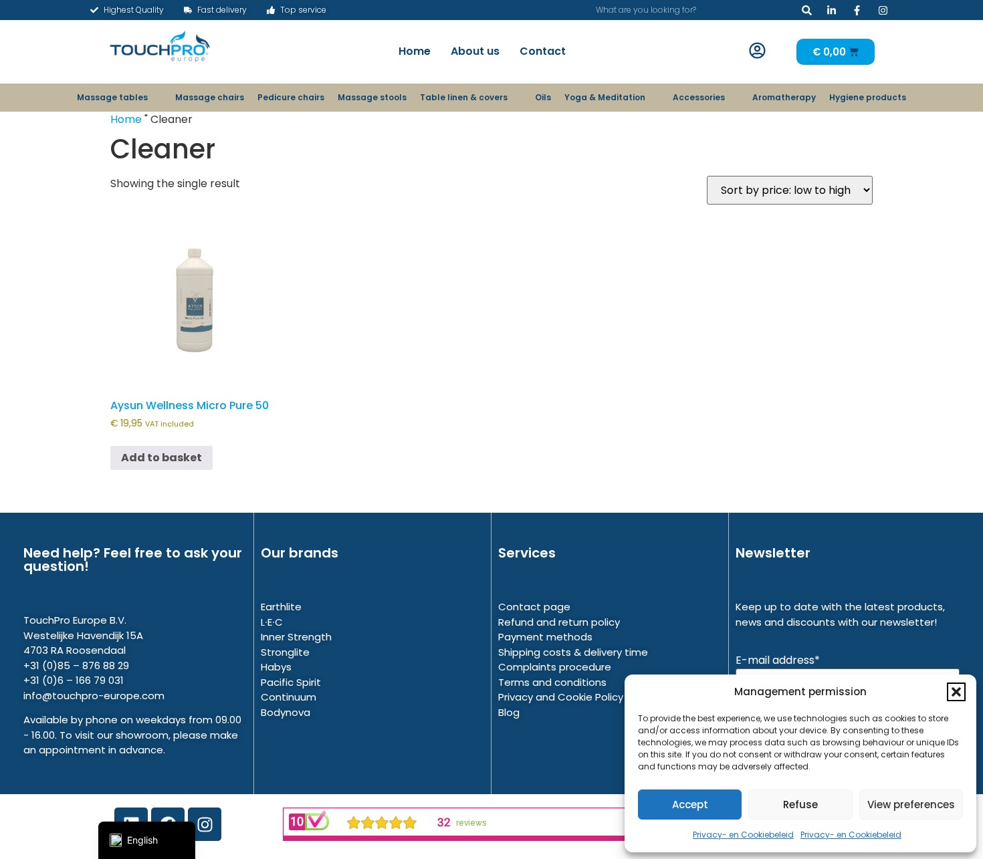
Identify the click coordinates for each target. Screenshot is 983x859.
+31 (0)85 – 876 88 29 (76, 665)
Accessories (699, 97)
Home (415, 51)
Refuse (800, 804)
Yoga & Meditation (604, 97)
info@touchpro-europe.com (94, 696)
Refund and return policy (559, 622)
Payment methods (545, 637)
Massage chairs (209, 97)
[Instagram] (204, 824)
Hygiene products (867, 97)
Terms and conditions (552, 682)
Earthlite (281, 607)
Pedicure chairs (290, 97)
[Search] (807, 10)
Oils (543, 97)
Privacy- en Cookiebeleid (743, 834)
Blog (509, 712)
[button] (956, 692)
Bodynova (285, 712)
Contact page (534, 607)
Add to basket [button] (161, 457)
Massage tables (112, 97)
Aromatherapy (784, 97)
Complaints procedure (554, 667)
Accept (690, 804)
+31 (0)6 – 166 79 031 (73, 680)
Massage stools (372, 97)
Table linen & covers (464, 97)
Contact (543, 51)
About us (475, 51)
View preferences (911, 804)
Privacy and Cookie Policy (560, 697)
